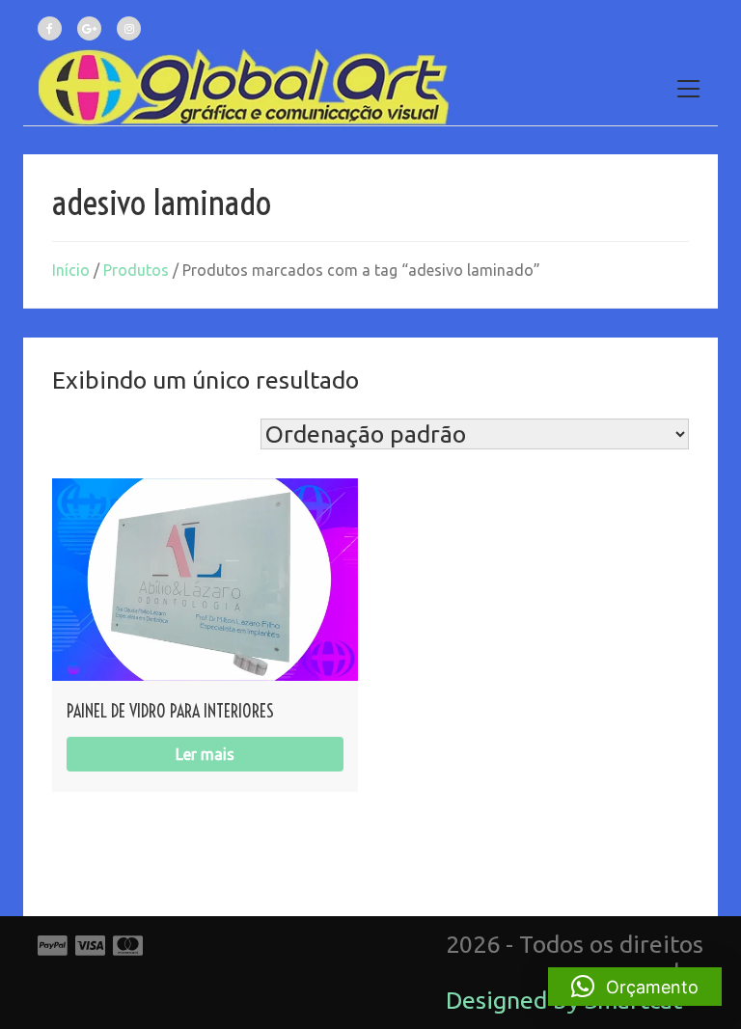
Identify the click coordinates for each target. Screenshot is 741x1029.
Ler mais (205, 754)
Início (71, 270)
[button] (635, 986)
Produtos (136, 270)
